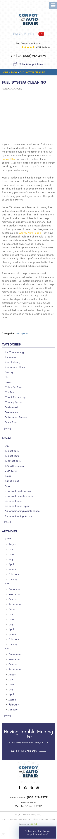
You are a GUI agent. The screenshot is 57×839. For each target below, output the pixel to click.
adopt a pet (12, 480)
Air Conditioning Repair (18, 516)
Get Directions (24, 751)
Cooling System (14, 402)
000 (7, 445)
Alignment (11, 357)
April (11, 564)
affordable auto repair (18, 491)
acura (8, 476)
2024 (8, 649)
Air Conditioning (14, 352)
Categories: (12, 344)
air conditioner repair (17, 506)
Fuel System (22, 333)
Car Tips (9, 392)
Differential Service (16, 417)
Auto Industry (12, 362)
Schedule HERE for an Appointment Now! (37, 833)
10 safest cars (13, 460)
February (14, 574)
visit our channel (24, 33)
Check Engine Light (16, 397)
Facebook (19, 789)
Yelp (32, 789)
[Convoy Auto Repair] (28, 19)
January (13, 579)
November (15, 594)
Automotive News (15, 367)
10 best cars (12, 450)
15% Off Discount (15, 466)
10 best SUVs (12, 455)
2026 (8, 539)
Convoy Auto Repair (30, 232)
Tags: (6, 438)
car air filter (8, 159)
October (13, 599)
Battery (9, 372)
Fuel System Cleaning (32, 72)
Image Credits (21, 814)
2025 (8, 584)
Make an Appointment (31, 64)
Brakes (9, 382)
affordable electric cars (19, 496)
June (11, 554)
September (15, 604)
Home (5, 72)
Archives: (10, 531)
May (11, 559)
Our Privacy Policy (34, 814)
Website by (28, 824)
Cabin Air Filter (13, 387)
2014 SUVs (11, 471)
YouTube (38, 789)
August (12, 544)
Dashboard (11, 407)
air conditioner (13, 501)
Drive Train (11, 422)
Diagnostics (11, 412)
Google (25, 789)
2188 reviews (43, 47)
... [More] (6, 428)
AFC (7, 485)
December (15, 589)
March (12, 569)
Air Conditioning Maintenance (22, 511)
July (11, 549)
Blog (14, 72)
